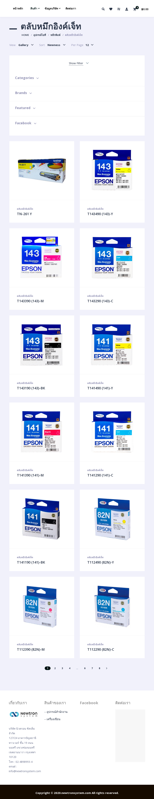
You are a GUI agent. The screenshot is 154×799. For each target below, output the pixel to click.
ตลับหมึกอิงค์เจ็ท (25, 208)
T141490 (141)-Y (100, 388)
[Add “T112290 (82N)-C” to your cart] (116, 606)
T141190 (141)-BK (31, 562)
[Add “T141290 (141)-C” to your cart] (116, 432)
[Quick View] (38, 170)
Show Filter (76, 63)
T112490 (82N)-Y (100, 562)
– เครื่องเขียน (52, 719)
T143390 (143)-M (30, 301)
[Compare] (54, 170)
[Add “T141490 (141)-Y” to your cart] (116, 345)
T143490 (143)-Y (100, 214)
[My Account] (126, 9)
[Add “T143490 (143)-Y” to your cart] (116, 170)
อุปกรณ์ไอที (39, 35)
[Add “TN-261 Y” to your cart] (46, 170)
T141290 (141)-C (100, 475)
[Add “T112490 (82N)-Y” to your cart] (116, 519)
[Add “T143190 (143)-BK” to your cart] (46, 345)
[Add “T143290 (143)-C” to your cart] (116, 258)
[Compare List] (119, 9)
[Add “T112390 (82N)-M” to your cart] (46, 606)
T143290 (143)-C (100, 301)
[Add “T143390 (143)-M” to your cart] (46, 258)
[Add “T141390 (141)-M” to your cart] (46, 432)
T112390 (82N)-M (31, 649)
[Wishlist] (111, 9)
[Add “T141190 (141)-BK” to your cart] (46, 519)
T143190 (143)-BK (31, 388)
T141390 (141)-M (30, 475)
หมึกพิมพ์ (55, 35)
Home (25, 35)
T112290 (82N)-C (100, 649)
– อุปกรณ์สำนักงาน (55, 712)
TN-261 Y (24, 214)
